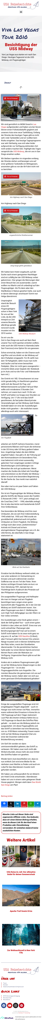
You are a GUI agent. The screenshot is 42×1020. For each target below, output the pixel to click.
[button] (21, 12)
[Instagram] (15, 1005)
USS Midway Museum (27, 333)
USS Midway (18, 151)
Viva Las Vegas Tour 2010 (20, 33)
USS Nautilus (24, 636)
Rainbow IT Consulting (24, 1013)
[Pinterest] (21, 1005)
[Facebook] (3, 1005)
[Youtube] (9, 1005)
